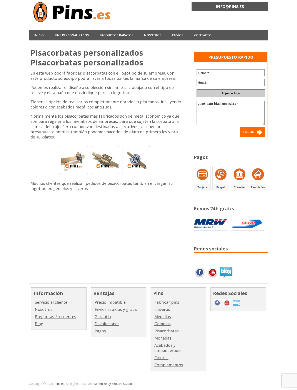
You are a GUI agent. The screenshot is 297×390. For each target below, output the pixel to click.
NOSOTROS (152, 35)
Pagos (100, 330)
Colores (161, 357)
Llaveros (162, 309)
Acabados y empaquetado (167, 348)
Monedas (162, 338)
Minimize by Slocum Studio (113, 384)
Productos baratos (116, 35)
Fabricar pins (166, 302)
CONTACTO (203, 35)
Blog (39, 323)
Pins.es (59, 384)
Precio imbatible (110, 302)
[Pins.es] (72, 19)
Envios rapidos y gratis (116, 309)
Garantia (103, 316)
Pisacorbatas (166, 330)
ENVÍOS (177, 35)
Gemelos (162, 323)
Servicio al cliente (51, 302)
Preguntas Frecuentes (55, 316)
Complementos (168, 364)
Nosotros (43, 309)
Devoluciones (107, 323)
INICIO (39, 35)
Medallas (162, 316)
